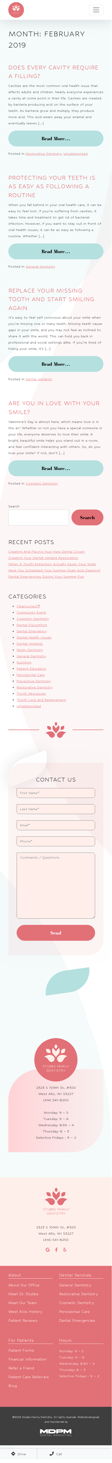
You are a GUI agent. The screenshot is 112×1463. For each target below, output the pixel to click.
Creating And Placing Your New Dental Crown (46, 551)
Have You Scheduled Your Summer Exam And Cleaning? (54, 570)
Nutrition (24, 662)
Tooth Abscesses (31, 693)
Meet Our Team (22, 1302)
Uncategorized (75, 154)
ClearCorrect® (28, 606)
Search (13, 506)
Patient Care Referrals (28, 1377)
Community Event (31, 612)
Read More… (72, 138)
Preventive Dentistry (34, 681)
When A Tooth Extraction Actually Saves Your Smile (52, 564)
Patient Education (31, 669)
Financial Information (27, 1359)
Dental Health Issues (34, 637)
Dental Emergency (32, 631)
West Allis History (25, 1311)
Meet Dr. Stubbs (23, 1294)
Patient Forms (21, 1350)
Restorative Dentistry (43, 154)
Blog (12, 1385)
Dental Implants (39, 379)
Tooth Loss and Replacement (41, 700)
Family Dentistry (30, 650)
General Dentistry (40, 266)
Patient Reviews (22, 1320)
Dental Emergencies (77, 1320)
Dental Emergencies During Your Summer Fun (46, 576)
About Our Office (23, 1285)
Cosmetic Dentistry (42, 483)
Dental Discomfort (32, 625)
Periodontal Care (31, 675)
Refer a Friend (21, 1368)
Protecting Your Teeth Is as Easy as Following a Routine (51, 186)
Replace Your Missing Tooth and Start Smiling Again (51, 299)
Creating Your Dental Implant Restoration (43, 558)
